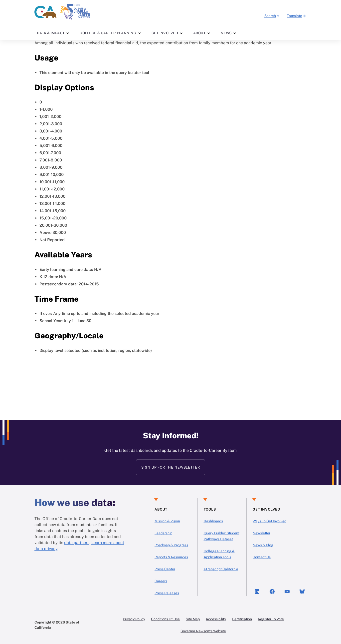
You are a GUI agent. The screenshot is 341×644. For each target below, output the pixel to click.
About (199, 33)
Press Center (165, 569)
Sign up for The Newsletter (170, 467)
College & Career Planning (108, 33)
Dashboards (213, 521)
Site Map (193, 619)
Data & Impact (50, 33)
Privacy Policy (134, 619)
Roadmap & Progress (171, 545)
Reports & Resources (171, 557)
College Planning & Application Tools (219, 554)
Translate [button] (294, 16)
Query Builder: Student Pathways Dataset (221, 536)
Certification (242, 619)
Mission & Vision (167, 521)
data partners (76, 542)
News (226, 33)
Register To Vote (271, 619)
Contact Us (262, 557)
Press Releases (167, 593)
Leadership (163, 533)
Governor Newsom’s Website (203, 631)
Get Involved (165, 33)
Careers (161, 581)
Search (270, 16)
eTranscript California (221, 569)
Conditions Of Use (165, 619)
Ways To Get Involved (269, 521)
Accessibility (216, 619)
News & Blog (263, 545)
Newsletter (261, 533)
